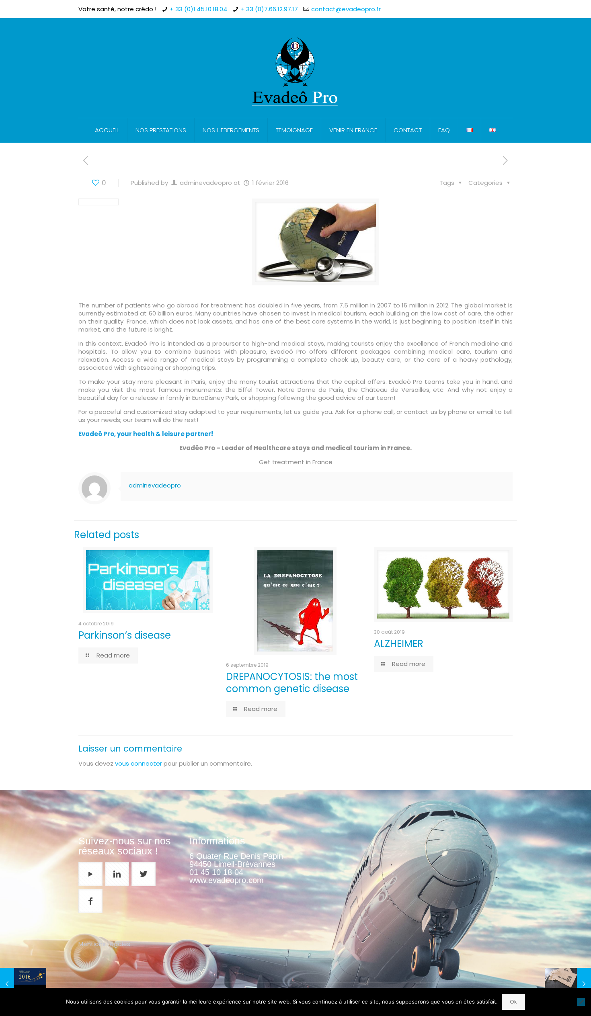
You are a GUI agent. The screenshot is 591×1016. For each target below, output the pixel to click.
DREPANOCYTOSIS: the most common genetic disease (292, 682)
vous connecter (138, 763)
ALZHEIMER (398, 643)
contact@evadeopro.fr (346, 9)
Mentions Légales (104, 944)
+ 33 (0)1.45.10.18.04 (198, 9)
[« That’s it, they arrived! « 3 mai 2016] (568, 984)
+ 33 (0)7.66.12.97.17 (269, 9)
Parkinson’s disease (124, 635)
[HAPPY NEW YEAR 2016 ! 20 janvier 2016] (23, 984)
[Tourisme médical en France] (295, 68)
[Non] (581, 1002)
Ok (513, 1002)
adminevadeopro (206, 182)
